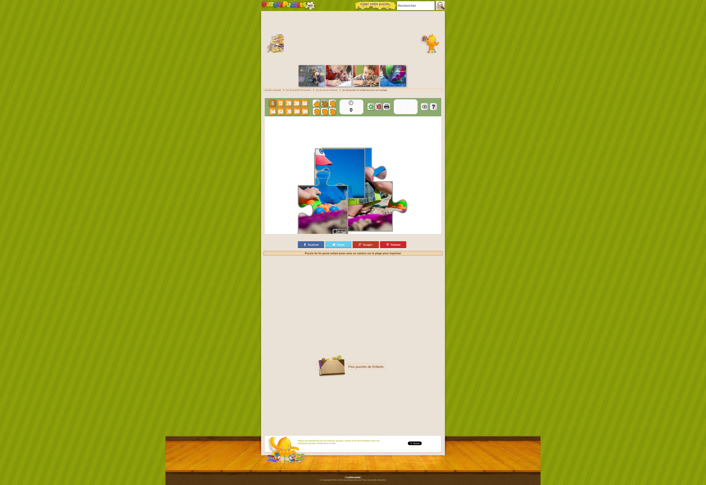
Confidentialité (353, 477)
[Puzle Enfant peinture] (366, 85)
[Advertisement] (353, 37)
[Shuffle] (371, 106)
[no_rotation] (378, 106)
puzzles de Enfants (370, 367)
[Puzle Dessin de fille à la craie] (311, 85)
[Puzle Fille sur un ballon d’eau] (393, 85)
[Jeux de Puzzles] (288, 5)
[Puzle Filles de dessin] (339, 85)
